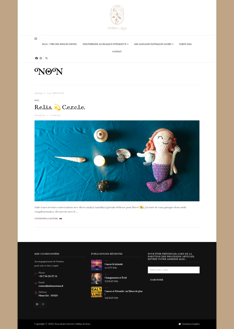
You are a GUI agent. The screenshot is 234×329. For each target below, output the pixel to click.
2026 (107, 261)
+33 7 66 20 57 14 (47, 276)
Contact (117, 52)
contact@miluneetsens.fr (50, 286)
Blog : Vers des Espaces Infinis (59, 44)
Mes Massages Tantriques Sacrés (152, 44)
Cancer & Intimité (114, 264)
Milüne (41, 115)
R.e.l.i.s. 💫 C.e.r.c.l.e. (60, 108)
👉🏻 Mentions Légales (189, 324)
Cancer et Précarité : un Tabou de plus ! (123, 293)
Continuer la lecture (46, 219)
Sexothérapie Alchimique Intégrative (104, 44)
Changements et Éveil (116, 278)
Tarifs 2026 (185, 44)
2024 (37, 100)
